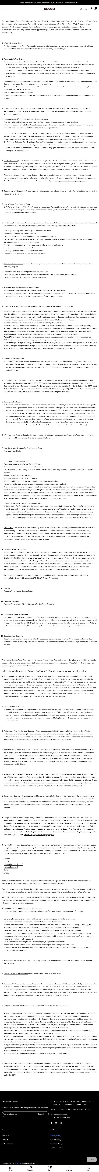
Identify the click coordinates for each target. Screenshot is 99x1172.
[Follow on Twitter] (56, 1123)
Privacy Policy (55, 1136)
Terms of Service (56, 1148)
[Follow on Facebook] (51, 1123)
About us (5, 1136)
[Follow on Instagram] (61, 1123)
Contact (5, 1140)
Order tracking (7, 1144)
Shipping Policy (56, 1144)
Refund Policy (55, 1140)
